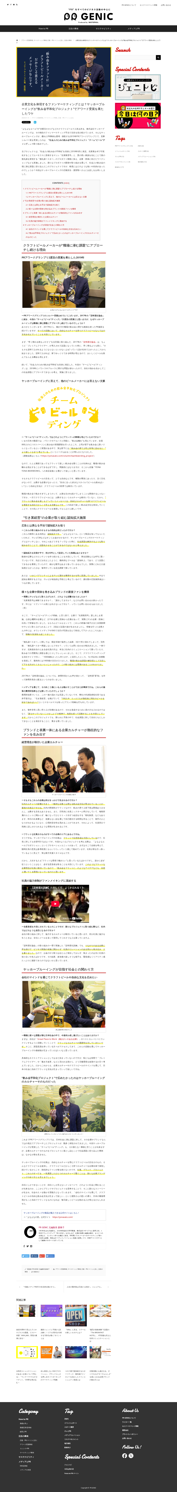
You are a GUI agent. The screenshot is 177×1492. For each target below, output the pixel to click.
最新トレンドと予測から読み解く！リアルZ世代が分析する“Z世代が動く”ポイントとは (51, 1333)
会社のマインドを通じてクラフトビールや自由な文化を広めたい (53, 229)
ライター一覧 (127, 1422)
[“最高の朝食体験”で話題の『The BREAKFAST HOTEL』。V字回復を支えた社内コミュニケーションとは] (100, 1315)
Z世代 (141, 146)
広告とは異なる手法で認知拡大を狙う (43, 205)
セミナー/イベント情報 (148, 5)
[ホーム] (17, 40)
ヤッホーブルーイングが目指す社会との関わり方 (43, 225)
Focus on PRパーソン (71, 1473)
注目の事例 (73, 28)
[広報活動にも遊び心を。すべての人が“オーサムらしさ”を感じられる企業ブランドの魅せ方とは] (100, 1357)
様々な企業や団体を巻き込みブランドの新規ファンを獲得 (51, 209)
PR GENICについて (129, 5)
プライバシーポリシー (130, 1434)
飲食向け (36, 1272)
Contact (13, 4)
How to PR (43, 28)
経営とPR (23, 1432)
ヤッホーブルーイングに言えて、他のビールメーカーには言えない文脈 (56, 196)
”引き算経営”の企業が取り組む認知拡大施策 (41, 200)
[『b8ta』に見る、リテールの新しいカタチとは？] (76, 1315)
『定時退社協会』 (89, 342)
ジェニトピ (68, 1465)
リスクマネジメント (122, 162)
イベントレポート (122, 151)
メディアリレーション (146, 156)
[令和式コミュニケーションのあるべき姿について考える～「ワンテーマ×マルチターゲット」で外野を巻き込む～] (27, 1357)
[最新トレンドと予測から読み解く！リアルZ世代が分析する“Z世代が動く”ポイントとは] (51, 1315)
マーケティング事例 (40, 40)
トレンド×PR (24, 1448)
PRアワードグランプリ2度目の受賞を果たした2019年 (49, 193)
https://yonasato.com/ (62, 1217)
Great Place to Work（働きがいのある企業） (58, 1039)
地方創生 (142, 162)
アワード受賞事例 (27, 40)
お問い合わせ (166, 5)
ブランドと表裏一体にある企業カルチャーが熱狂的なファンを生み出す (52, 213)
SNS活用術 (23, 1466)
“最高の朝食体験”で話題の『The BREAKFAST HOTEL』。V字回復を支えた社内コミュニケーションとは (100, 1335)
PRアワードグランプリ (124, 146)
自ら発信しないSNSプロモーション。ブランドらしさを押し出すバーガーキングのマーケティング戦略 (51, 1375)
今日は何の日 (69, 1469)
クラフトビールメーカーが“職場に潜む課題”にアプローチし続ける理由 (52, 188)
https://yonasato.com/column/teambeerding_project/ (68, 456)
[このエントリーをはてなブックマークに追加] (35, 122)
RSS (16, 4)
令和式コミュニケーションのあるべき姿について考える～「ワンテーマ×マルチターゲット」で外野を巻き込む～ (26, 1377)
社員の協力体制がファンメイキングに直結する (46, 221)
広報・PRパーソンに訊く (55, 40)
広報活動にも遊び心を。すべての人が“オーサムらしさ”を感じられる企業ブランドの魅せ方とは (100, 1375)
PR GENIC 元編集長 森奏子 (40, 1269)
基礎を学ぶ (24, 1423)
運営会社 (125, 1430)
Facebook (10, 4)
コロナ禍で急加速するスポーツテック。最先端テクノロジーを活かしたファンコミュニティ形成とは (75, 1375)
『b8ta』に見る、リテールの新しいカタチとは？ (75, 1331)
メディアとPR (134, 28)
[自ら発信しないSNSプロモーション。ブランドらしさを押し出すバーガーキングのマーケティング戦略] (51, 1357)
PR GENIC (93, 1488)
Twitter (7, 4)
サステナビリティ (103, 28)
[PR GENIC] (88, 16)
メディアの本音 (25, 1470)
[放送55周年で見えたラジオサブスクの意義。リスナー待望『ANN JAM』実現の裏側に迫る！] (27, 1315)
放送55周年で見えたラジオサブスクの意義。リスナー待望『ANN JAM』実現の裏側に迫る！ (26, 1333)
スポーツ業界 (143, 151)
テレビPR (119, 156)
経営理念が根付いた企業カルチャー (42, 217)
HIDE (66, 183)
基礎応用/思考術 (25, 1427)
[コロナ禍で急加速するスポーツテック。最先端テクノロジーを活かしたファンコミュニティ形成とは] (76, 1357)
